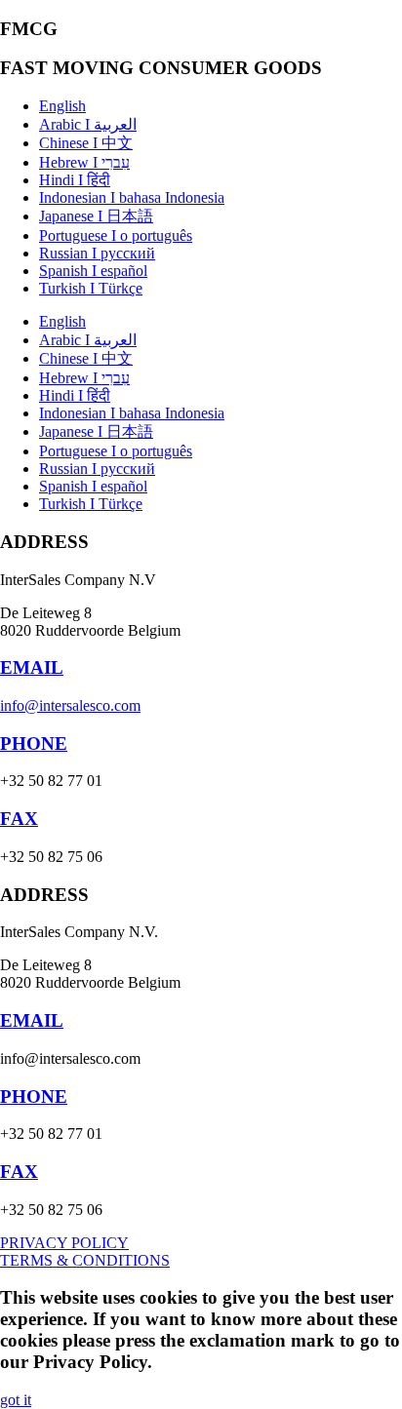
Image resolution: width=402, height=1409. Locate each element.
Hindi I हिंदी (74, 180)
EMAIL (31, 667)
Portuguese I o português (115, 235)
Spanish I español (93, 270)
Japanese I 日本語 (96, 216)
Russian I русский (97, 253)
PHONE (33, 743)
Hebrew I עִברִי (84, 162)
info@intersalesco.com (70, 705)
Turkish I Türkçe (90, 288)
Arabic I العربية (88, 124)
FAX (19, 818)
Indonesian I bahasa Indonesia (131, 197)
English (62, 106)
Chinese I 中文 (86, 143)
